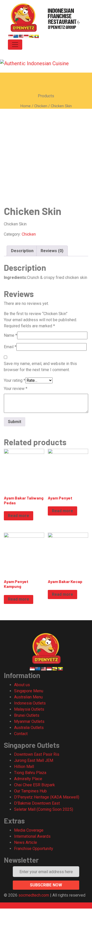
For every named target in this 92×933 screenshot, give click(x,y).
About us (22, 684)
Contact (21, 733)
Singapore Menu (28, 690)
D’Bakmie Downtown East (37, 803)
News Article (25, 842)
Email (10, 346)
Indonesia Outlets (30, 703)
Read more (18, 515)
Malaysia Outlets (29, 709)
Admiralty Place (28, 778)
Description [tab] (22, 250)
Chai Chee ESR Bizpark (34, 784)
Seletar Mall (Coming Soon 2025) (43, 809)
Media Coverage (28, 830)
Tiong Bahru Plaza (30, 772)
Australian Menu (28, 697)
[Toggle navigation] (15, 44)
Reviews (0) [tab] (52, 250)
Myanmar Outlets (29, 721)
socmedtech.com (34, 895)
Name (10, 335)
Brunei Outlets (26, 715)
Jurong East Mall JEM (33, 760)
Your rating (14, 380)
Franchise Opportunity (33, 848)
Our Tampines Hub (30, 791)
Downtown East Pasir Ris (36, 754)
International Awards (32, 836)
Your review (15, 388)
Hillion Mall (24, 766)
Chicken (40, 106)
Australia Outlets (29, 727)
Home (25, 106)
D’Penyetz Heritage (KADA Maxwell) (46, 797)
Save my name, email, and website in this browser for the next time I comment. (40, 366)
